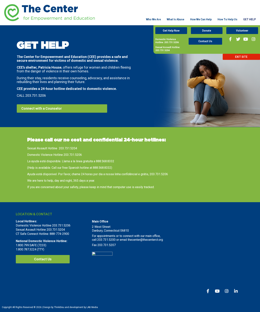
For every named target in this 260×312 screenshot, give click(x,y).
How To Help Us (227, 19)
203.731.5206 (35, 95)
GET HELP (249, 19)
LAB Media (92, 307)
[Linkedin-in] (236, 291)
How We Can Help (201, 19)
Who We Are (153, 19)
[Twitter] (238, 39)
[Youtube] (245, 39)
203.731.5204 (68, 148)
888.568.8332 (105, 161)
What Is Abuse (175, 19)
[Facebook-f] (230, 39)
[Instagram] (253, 39)
